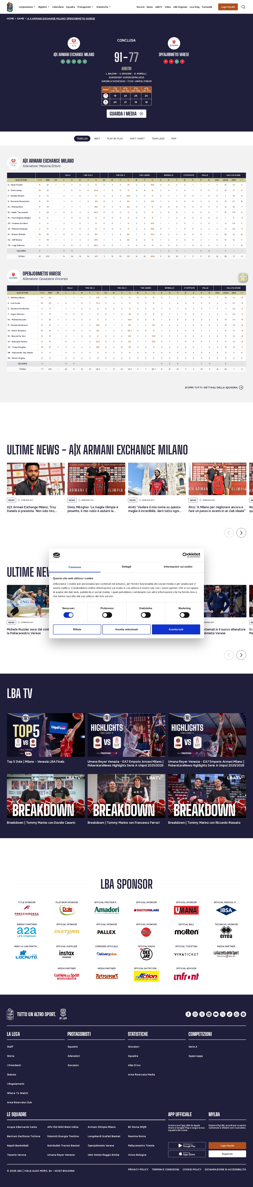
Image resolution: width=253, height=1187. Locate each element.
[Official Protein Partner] (106, 910)
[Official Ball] (186, 932)
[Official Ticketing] (186, 954)
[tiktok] (229, 1014)
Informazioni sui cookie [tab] (178, 566)
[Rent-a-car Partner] (26, 954)
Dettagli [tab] (126, 566)
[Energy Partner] (26, 932)
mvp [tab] (173, 138)
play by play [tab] (115, 138)
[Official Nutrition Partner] (146, 976)
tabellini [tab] (82, 138)
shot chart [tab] (137, 138)
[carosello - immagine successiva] (241, 533)
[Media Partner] (226, 954)
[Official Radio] (146, 954)
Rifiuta (77, 629)
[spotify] (243, 1014)
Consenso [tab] (75, 567)
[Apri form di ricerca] (243, 7)
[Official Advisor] (186, 976)
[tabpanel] (126, 274)
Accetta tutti (176, 629)
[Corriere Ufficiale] (106, 954)
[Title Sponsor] (26, 910)
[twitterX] (222, 1014)
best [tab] (97, 138)
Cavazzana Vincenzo (53, 279)
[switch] (107, 615)
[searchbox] (126, 4)
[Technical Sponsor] (226, 932)
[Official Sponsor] (146, 910)
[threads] (202, 1014)
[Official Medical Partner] (226, 910)
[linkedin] (209, 1014)
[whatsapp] (236, 1014)
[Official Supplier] (66, 954)
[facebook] (188, 1014)
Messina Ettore (50, 166)
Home (10, 18)
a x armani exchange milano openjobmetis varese (61, 18)
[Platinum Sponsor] (66, 910)
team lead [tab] (158, 138)
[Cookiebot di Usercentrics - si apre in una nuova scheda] (185, 555)
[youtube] (216, 1014)
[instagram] (195, 1014)
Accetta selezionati (126, 629)
